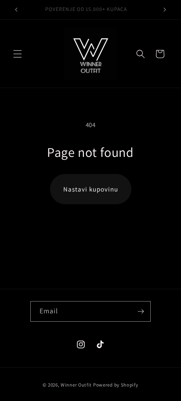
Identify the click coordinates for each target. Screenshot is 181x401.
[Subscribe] (140, 311)
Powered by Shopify (115, 385)
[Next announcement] (164, 9)
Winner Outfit (76, 385)
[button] (17, 54)
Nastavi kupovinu (90, 189)
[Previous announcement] (16, 9)
